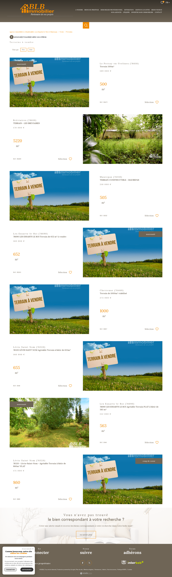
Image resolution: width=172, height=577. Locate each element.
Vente (62, 32)
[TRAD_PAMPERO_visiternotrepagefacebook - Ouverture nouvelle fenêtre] (82, 562)
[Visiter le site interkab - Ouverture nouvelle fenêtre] (135, 562)
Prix (23, 50)
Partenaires (98, 570)
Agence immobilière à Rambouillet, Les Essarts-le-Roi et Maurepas (34, 32)
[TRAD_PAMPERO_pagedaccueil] (40, 17)
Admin (104, 570)
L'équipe (126, 12)
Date (31, 50)
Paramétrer (10, 569)
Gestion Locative (142, 10)
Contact (158, 12)
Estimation (129, 10)
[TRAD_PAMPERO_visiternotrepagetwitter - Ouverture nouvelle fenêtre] (89, 562)
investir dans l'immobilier (142, 12)
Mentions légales (88, 570)
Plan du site (79, 570)
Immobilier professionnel (112, 10)
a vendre (79, 10)
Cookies (129, 569)
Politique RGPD (121, 570)
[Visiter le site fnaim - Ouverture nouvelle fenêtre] (124, 562)
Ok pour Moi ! (27, 569)
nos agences (116, 12)
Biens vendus (156, 10)
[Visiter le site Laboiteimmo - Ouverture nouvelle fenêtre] (86, 574)
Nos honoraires (111, 570)
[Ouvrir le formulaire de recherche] (86, 25)
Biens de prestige (91, 10)
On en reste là (26, 549)
